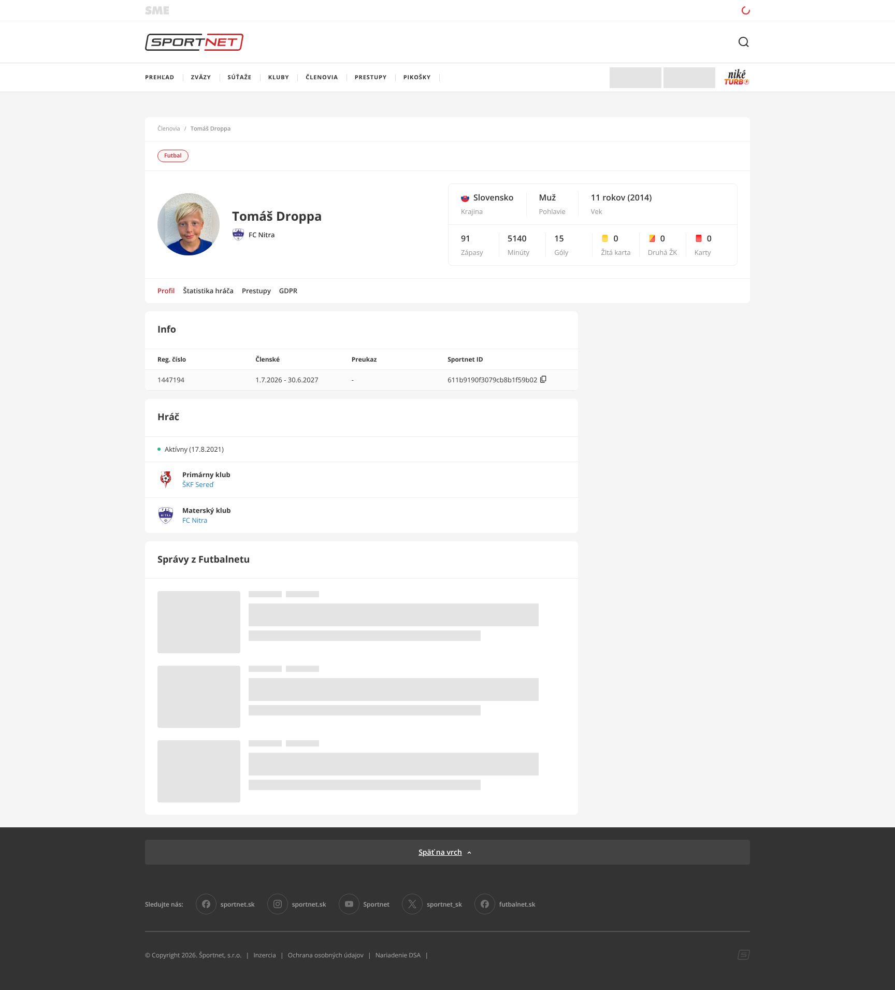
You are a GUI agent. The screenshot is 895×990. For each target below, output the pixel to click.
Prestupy (256, 290)
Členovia (168, 129)
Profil (166, 290)
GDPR (288, 290)
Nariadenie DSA (398, 955)
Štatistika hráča (208, 290)
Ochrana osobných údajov (326, 955)
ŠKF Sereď (197, 484)
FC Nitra (262, 235)
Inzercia (264, 955)
